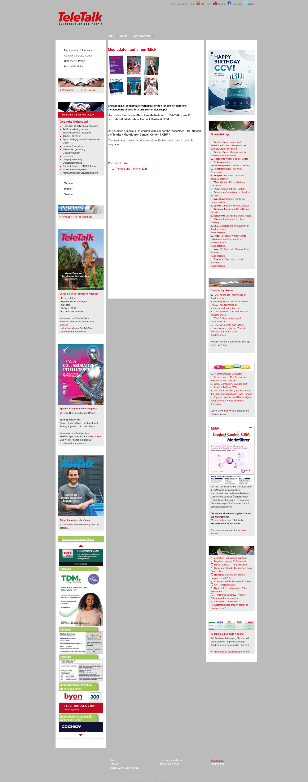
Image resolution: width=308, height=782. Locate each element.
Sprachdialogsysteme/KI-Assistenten (81, 139)
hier (69, 328)
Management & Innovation (79, 50)
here (129, 140)
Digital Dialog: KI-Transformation (230, 564)
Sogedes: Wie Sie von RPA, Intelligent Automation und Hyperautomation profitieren (231, 400)
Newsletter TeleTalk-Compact (77, 216)
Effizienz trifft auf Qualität (229, 189)
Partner (68, 188)
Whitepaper (67, 90)
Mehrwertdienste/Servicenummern (80, 173)
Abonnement (218, 764)
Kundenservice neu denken (231, 205)
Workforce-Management (75, 169)
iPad (173, 4)
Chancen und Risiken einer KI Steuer (233, 581)
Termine (68, 183)
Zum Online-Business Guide (78, 114)
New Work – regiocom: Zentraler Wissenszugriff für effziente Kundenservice (229, 331)
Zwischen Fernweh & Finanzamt (230, 558)
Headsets (68, 156)
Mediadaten (217, 760)
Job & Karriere (141, 36)
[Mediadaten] (134, 96)
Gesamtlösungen (71, 152)
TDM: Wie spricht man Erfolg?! (229, 325)
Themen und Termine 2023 (131, 168)
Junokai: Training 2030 (225, 387)
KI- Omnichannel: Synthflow (228, 374)
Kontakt (114, 764)
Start (111, 36)
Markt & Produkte (74, 66)
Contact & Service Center (78, 55)
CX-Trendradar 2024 (224, 584)
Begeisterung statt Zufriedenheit (230, 561)
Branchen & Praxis (74, 61)
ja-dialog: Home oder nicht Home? (231, 301)
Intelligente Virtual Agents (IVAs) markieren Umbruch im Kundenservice (228, 239)
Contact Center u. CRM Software (79, 166)
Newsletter (182, 4)
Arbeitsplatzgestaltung (74, 149)
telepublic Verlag (169, 764)
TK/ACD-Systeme (72, 136)
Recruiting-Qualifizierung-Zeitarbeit (80, 126)
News (123, 36)
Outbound (65, 561)
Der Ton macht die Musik (232, 215)
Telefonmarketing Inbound (76, 129)
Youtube (221, 4)
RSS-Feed (205, 4)
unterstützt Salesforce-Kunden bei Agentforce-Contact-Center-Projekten (228, 145)
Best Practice (89, 90)
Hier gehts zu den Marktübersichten (232, 651)
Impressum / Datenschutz (124, 767)
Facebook (236, 4)
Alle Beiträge (218, 232)
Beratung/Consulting (73, 146)
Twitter (251, 4)
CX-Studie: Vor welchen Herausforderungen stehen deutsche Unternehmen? (229, 604)
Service (68, 194)
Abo (192, 4)
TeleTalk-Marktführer (172, 760)
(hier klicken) (95, 436)
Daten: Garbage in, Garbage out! (230, 384)
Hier (65, 524)
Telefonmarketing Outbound (77, 132)
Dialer (66, 142)
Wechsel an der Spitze (231, 159)
